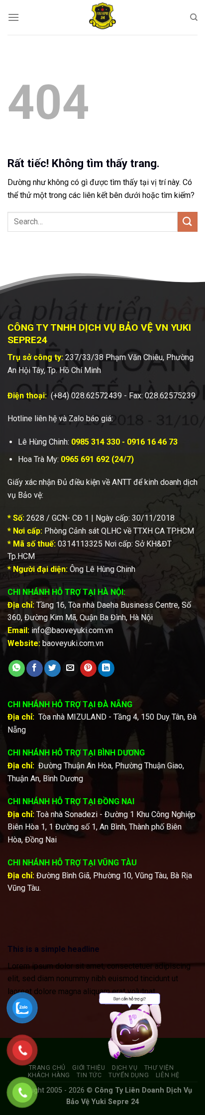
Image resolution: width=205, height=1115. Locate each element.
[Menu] (13, 17)
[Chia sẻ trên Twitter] (52, 668)
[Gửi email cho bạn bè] (70, 668)
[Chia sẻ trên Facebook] (34, 668)
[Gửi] (188, 221)
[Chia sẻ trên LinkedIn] (106, 668)
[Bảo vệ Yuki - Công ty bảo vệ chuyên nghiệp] (102, 17)
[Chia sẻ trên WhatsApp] (16, 668)
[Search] (194, 17)
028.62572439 (96, 395)
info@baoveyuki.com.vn (72, 630)
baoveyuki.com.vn (72, 643)
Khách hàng (49, 1075)
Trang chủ (47, 1067)
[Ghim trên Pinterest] (88, 668)
